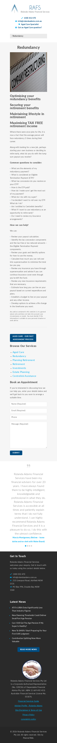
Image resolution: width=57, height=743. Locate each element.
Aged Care (18, 352)
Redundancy (19, 356)
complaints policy (28, 719)
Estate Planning (21, 372)
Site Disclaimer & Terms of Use (28, 710)
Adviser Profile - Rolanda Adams (28, 706)
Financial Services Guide (28, 701)
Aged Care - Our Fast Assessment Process (23, 338)
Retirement (19, 364)
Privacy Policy (28, 715)
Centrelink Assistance (24, 376)
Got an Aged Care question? (30, 28)
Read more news (28, 649)
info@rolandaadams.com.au (30, 21)
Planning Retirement (24, 360)
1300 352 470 (30, 18)
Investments (19, 368)
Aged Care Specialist (30, 24)
